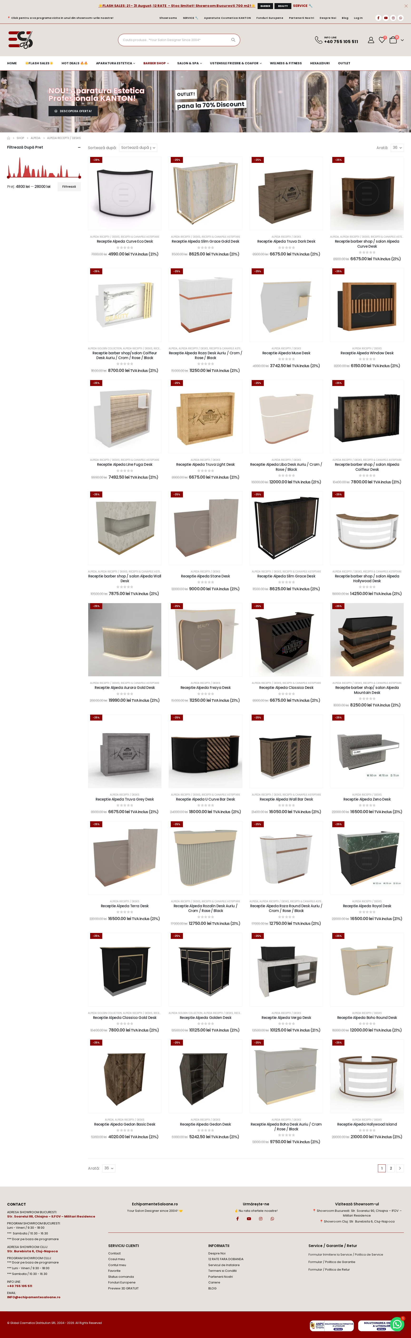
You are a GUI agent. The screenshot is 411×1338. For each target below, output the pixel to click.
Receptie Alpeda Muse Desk (286, 353)
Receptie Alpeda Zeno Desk (367, 799)
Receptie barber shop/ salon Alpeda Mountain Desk (367, 690)
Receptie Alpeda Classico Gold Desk (125, 1017)
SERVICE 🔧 (303, 5)
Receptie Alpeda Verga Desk (286, 1017)
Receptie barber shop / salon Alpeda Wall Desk (124, 578)
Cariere (214, 1282)
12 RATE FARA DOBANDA (226, 1259)
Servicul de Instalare (224, 1265)
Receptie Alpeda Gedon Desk (205, 1124)
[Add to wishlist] (154, 164)
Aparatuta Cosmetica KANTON (227, 18)
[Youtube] (386, 18)
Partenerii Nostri (301, 18)
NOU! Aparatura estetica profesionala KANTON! (97, 94)
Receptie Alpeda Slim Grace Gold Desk (205, 241)
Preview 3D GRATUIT (123, 1288)
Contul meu (117, 1265)
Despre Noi (328, 18)
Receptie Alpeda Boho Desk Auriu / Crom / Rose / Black (286, 1127)
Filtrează (69, 187)
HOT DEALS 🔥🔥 (75, 63)
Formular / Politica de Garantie (331, 1262)
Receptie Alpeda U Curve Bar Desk (205, 799)
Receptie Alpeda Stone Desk (205, 576)
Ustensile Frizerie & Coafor (234, 63)
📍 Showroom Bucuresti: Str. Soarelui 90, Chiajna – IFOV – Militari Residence (357, 1213)
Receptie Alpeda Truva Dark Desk (286, 241)
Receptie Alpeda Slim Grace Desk (286, 576)
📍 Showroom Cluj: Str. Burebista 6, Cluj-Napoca (357, 1221)
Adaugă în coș (128, 671)
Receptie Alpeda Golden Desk (205, 1017)
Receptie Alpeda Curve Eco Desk (125, 241)
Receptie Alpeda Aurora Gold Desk (125, 687)
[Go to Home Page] (8, 138)
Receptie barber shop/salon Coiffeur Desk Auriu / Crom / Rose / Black (125, 355)
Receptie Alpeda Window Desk (367, 353)
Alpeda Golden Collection (105, 348)
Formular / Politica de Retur (329, 1270)
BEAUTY (283, 6)
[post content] (124, 193)
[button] (397, 1324)
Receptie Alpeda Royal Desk (367, 905)
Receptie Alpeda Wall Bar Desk (286, 799)
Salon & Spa (188, 63)
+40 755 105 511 (19, 1286)
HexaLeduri (320, 63)
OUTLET (344, 63)
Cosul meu (116, 1259)
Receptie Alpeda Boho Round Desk (367, 1017)
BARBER (265, 6)
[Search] (233, 40)
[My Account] (371, 40)
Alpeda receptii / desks (105, 237)
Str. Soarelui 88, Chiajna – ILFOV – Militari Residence (51, 1216)
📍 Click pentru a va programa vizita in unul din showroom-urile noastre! (60, 18)
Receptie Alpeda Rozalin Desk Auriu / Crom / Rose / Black (206, 908)
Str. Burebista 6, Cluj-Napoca (32, 1251)
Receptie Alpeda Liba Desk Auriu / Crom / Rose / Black (286, 467)
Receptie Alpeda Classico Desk (286, 687)
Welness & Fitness (286, 63)
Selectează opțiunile (209, 225)
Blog (345, 18)
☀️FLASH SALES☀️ (39, 63)
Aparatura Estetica (114, 63)
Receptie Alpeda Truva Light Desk (205, 464)
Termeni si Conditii (222, 1270)
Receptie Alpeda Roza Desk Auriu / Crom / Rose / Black (205, 355)
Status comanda (121, 1276)
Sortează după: (102, 147)
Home (12, 63)
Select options (128, 225)
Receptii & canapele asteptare (140, 237)
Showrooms (168, 18)
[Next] (400, 1168)
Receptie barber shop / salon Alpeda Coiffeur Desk (367, 467)
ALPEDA (334, 237)
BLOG (212, 1288)
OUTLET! (186, 94)
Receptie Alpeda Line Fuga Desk (124, 464)
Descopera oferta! (75, 111)
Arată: (382, 147)
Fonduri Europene (269, 18)
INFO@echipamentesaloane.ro (33, 1297)
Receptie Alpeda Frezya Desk (206, 687)
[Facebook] (378, 18)
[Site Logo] (20, 40)
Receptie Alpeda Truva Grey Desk (125, 799)
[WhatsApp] (400, 18)
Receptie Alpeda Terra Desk (125, 905)
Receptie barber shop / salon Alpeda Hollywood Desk (367, 578)
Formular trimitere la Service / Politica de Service (345, 1255)
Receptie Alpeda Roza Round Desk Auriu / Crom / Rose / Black (286, 908)
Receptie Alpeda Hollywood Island (367, 1124)
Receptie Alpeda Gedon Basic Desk (124, 1124)
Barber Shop (154, 63)
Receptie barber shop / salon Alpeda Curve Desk (367, 244)
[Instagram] (393, 18)
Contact (114, 1253)
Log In (358, 18)
